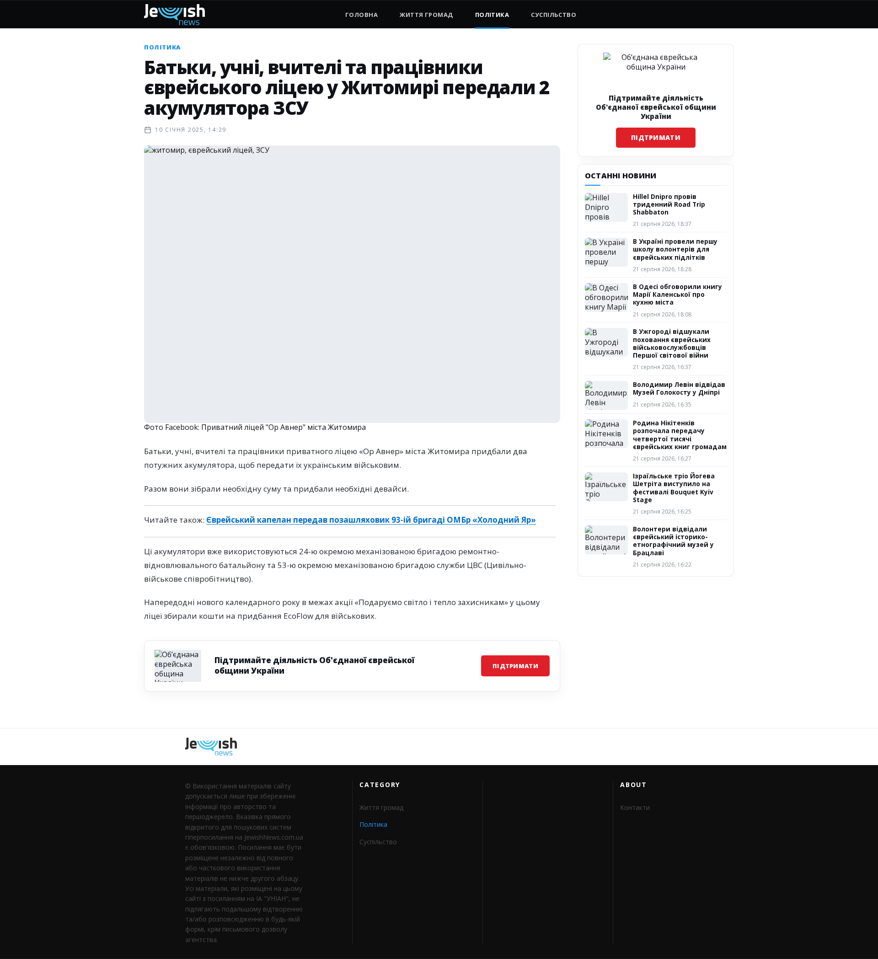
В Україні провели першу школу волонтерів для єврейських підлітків (675, 249)
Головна (361, 15)
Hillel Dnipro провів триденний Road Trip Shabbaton (669, 205)
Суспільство (553, 15)
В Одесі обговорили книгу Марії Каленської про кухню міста (677, 295)
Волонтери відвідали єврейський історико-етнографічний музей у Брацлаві (673, 541)
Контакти (635, 807)
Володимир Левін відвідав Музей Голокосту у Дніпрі (679, 388)
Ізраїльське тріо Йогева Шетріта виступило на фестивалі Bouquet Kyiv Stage (674, 488)
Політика (492, 15)
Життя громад (426, 15)
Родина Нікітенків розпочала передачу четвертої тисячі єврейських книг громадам (680, 435)
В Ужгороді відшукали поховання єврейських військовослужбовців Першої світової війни (672, 343)
